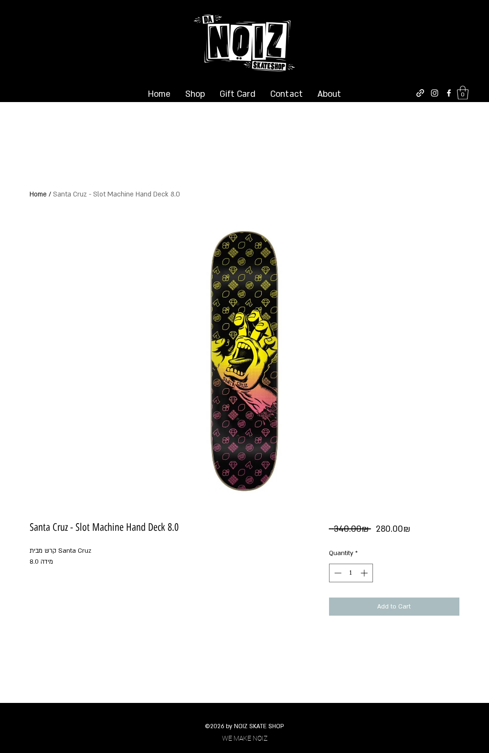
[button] (462, 93)
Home (38, 194)
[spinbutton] (351, 573)
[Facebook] (449, 93)
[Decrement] (336, 573)
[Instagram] (434, 93)
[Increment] (365, 573)
